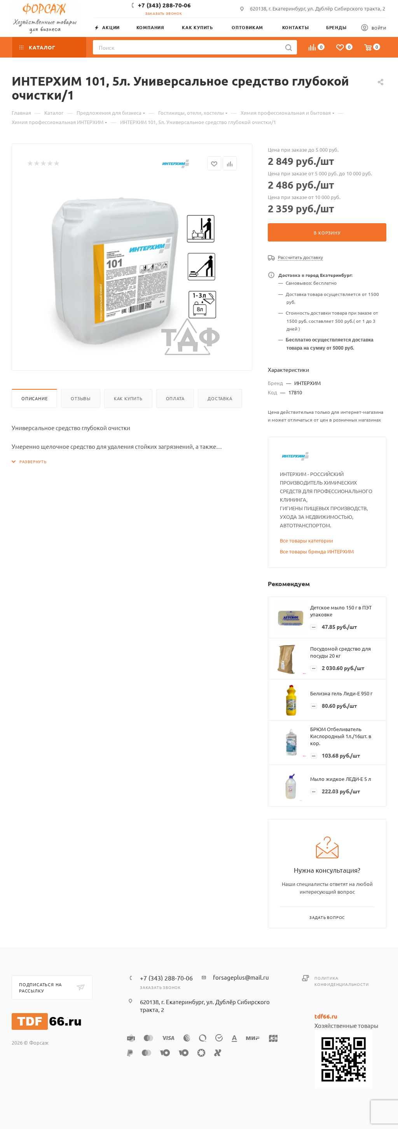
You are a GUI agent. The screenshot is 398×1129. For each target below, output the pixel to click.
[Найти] (288, 47)
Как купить (128, 398)
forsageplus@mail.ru (241, 977)
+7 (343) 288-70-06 (164, 5)
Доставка (220, 398)
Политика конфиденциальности (341, 981)
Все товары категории (306, 540)
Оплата (175, 398)
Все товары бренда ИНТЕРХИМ (317, 551)
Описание (34, 398)
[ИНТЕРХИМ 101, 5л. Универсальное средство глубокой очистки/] (132, 267)
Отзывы (81, 398)
